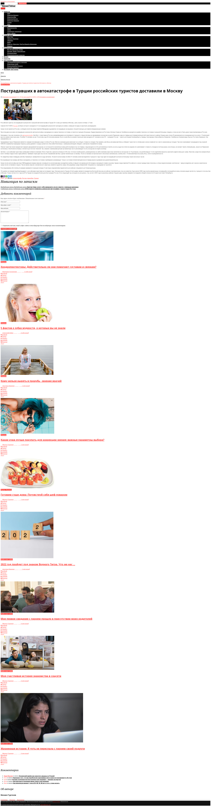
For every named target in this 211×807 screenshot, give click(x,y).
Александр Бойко (7, 333)
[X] (2, 176)
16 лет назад (26, 97)
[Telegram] (11, 176)
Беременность (12, 28)
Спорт (9, 22)
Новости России (12, 19)
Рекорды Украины (13, 68)
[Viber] (4, 176)
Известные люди (12, 64)
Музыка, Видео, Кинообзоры (16, 51)
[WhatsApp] (6, 176)
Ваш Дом (10, 37)
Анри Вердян (8, 776)
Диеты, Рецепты (12, 39)
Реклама (12, 800)
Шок (8, 24)
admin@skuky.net (45, 805)
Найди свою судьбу (7, 559)
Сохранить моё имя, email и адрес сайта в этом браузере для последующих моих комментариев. (34, 226)
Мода (9, 42)
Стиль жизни (8, 35)
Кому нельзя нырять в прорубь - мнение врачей (31, 381)
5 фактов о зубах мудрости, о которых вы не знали (33, 328)
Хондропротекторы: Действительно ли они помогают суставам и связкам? (48, 267)
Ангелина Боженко (8, 386)
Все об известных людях (15, 50)
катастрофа (17, 178)
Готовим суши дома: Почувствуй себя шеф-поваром (34, 494)
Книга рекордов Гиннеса (15, 66)
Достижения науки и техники (17, 62)
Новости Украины (13, 21)
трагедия (30, 178)
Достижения (8, 60)
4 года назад (21, 333)
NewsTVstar (56, 801)
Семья (6, 26)
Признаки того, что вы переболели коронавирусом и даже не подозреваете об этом (42, 778)
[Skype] (9, 176)
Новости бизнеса (12, 15)
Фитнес (9, 46)
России (15, 126)
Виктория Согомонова (9, 97)
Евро (8, 13)
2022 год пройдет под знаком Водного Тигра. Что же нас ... (38, 564)
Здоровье (10, 40)
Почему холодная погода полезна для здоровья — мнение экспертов (36, 779)
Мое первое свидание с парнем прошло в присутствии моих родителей (46, 618)
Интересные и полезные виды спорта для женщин (31, 781)
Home (2, 72)
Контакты (20, 800)
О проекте (4, 800)
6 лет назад (21, 624)
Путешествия (12, 53)
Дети (9, 30)
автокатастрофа (28, 135)
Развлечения (8, 48)
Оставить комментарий (47, 97)
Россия (24, 178)
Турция (36, 178)
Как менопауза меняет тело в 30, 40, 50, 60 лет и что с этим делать (36, 783)
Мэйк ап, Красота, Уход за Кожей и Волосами (22, 44)
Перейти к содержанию (8, 1)
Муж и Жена (11, 33)
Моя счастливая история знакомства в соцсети (31, 676)
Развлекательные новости (16, 55)
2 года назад (24, 272)
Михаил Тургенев (7, 445)
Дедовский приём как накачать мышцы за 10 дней (36, 776)
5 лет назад (22, 386)
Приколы (7, 59)
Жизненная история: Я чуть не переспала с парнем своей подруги (43, 748)
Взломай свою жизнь (11, 69)
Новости (7, 12)
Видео (6, 57)
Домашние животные (14, 31)
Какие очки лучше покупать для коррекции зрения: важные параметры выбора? (52, 439)
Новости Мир (11, 17)
